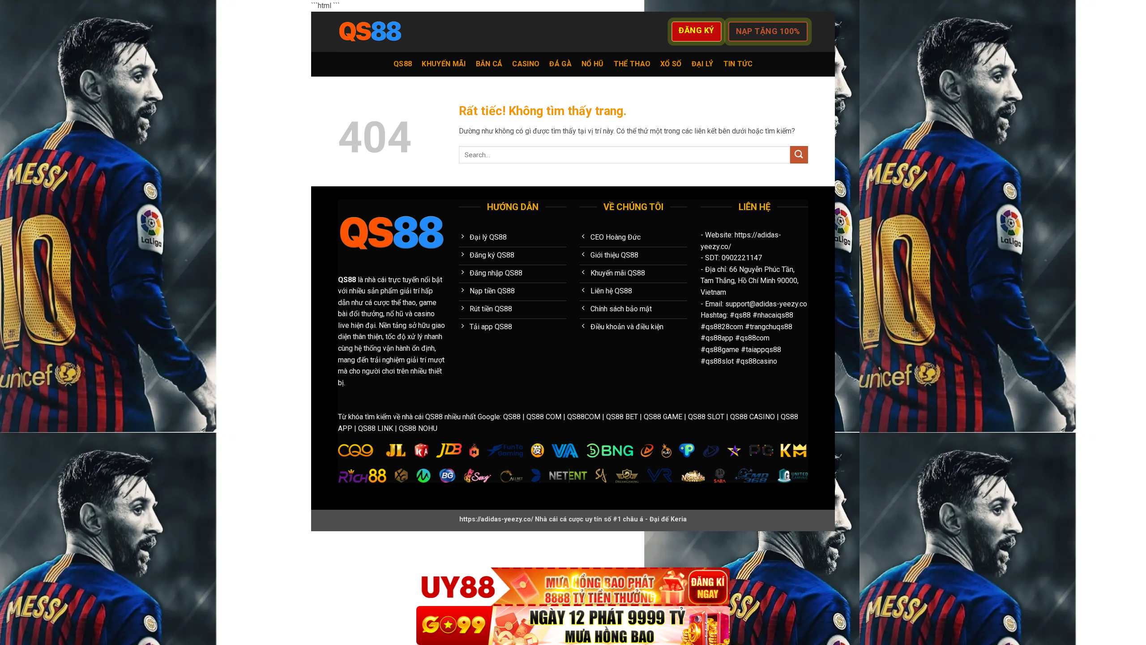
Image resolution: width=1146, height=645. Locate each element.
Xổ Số (671, 64)
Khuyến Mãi (444, 64)
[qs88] (383, 32)
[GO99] (573, 625)
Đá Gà (560, 64)
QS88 (402, 64)
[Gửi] (799, 154)
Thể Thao (632, 64)
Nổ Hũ (593, 64)
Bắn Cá (489, 64)
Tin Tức (738, 64)
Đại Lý (703, 64)
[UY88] (573, 587)
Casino (525, 64)
